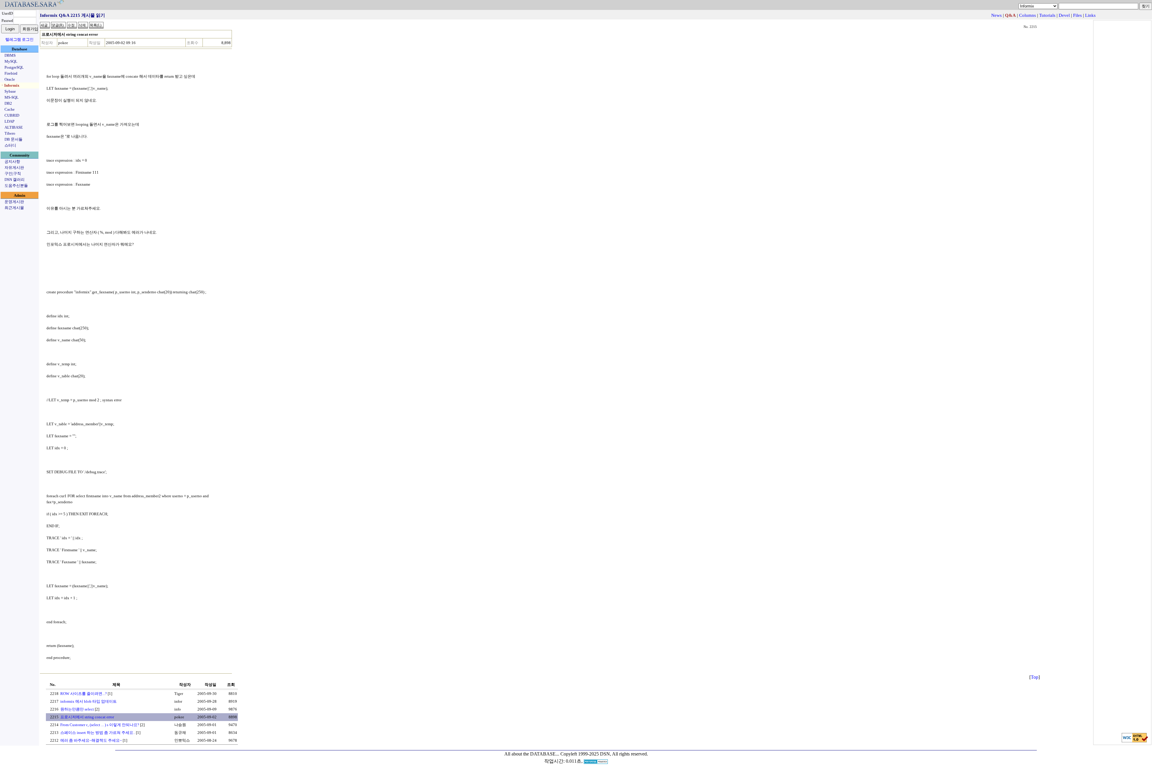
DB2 (8, 103)
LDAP (9, 121)
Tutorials (1047, 15)
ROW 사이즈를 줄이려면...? (83, 693)
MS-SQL (11, 97)
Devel (1064, 15)
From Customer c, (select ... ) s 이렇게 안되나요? (99, 725)
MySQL (10, 61)
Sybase (10, 91)
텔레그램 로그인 (19, 39)
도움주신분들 (16, 185)
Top (1034, 677)
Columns (1027, 15)
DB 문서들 (13, 139)
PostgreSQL (14, 67)
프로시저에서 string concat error (87, 717)
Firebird (10, 73)
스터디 (10, 145)
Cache (9, 109)
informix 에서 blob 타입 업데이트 (88, 701)
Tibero (9, 133)
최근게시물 (14, 207)
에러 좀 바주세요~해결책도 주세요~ (91, 740)
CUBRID (11, 115)
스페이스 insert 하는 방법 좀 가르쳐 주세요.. (97, 732)
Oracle (9, 79)
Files (1077, 15)
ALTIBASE (13, 127)
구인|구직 (12, 173)
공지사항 (12, 161)
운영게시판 (14, 201)
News (996, 15)
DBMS (10, 55)
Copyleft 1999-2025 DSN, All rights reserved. (604, 753)
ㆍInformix (10, 85)
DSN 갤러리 (14, 179)
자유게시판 (14, 167)
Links (1090, 15)
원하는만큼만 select (77, 709)
